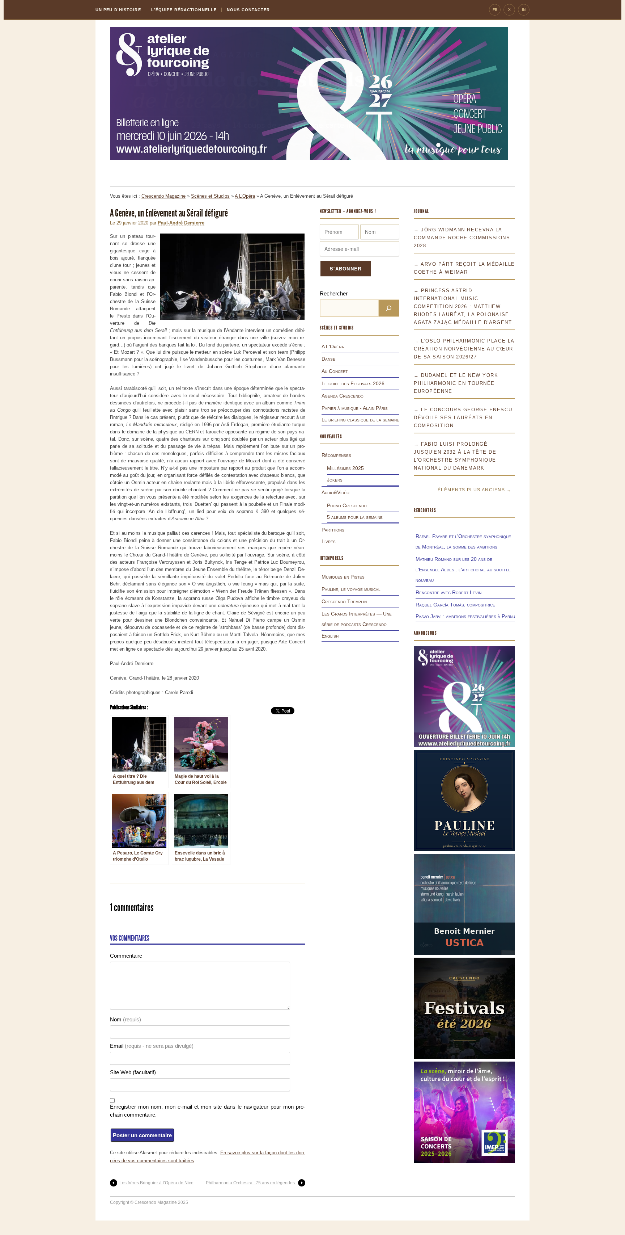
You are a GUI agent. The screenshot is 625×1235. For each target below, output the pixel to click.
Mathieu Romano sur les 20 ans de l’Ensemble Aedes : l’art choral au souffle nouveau (463, 569)
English (330, 636)
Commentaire (126, 956)
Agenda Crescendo (342, 396)
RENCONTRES (425, 510)
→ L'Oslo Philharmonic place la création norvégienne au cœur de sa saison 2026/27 (464, 349)
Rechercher (334, 293)
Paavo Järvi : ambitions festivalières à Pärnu (465, 616)
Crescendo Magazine (163, 196)
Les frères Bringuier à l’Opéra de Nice (156, 1182)
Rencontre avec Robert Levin (448, 592)
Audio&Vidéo (335, 492)
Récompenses (336, 455)
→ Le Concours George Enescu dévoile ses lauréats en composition (463, 417)
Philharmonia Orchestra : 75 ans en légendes (251, 1182)
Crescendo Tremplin (344, 601)
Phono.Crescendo (347, 505)
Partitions (333, 530)
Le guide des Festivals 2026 (353, 383)
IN (524, 10)
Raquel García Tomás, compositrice (455, 605)
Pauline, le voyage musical (351, 589)
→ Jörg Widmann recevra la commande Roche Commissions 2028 (462, 237)
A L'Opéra (245, 196)
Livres (329, 541)
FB (495, 10)
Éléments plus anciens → (474, 489)
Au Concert (335, 371)
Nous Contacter (248, 10)
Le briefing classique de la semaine (360, 420)
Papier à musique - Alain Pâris (355, 408)
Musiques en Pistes (343, 577)
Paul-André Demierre (181, 223)
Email (152, 1046)
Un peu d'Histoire (118, 10)
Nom (125, 1019)
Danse (328, 359)
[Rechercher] (389, 308)
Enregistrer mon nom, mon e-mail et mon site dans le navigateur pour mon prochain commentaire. (207, 1111)
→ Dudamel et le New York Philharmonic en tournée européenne (456, 383)
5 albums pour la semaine (355, 517)
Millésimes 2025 (345, 468)
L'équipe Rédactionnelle (184, 10)
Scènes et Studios (210, 196)
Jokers (335, 480)
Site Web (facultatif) (133, 1072)
